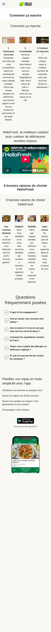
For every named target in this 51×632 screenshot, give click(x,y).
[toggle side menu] (4, 4)
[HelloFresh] (25, 4)
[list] (25, 77)
